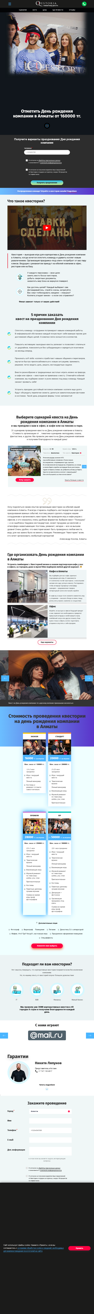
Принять (79, 1248)
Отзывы (72, 10)
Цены (45, 10)
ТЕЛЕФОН (28, 148)
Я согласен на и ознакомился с (45, 162)
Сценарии (23, 10)
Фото (35, 10)
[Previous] (9, 466)
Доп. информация (16, 1150)
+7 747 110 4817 (45, 1071)
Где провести (57, 10)
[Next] (84, 466)
